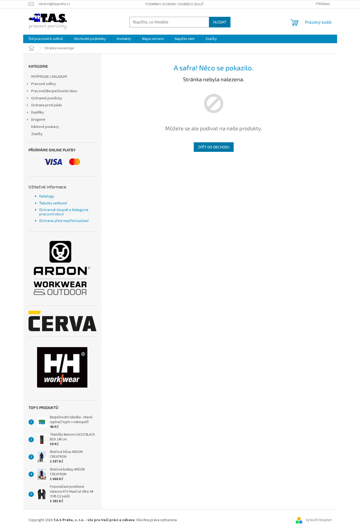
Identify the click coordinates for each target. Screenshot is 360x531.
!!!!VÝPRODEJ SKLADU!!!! (49, 76)
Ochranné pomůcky (46, 98)
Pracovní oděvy (43, 84)
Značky (37, 134)
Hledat (219, 22)
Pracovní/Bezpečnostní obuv (54, 91)
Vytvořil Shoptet (319, 520)
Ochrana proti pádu (46, 105)
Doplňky (37, 112)
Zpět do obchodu (213, 147)
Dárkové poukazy (45, 126)
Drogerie (38, 119)
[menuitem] (45, 39)
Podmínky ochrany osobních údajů (174, 4)
